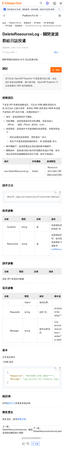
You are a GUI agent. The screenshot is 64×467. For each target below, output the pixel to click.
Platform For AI (15, 22)
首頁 (4, 23)
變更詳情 (21, 419)
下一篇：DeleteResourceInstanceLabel (47, 429)
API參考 (37, 22)
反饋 (37, 443)
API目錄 (8, 25)
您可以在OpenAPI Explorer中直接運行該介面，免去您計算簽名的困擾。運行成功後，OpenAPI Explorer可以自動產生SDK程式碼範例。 (31, 82)
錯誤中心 (11, 403)
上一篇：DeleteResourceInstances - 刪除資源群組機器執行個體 (17, 429)
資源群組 (18, 25)
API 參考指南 (49, 22)
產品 (56, 52)
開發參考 (27, 22)
